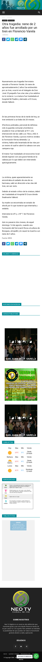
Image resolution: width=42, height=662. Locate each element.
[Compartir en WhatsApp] (12, 39)
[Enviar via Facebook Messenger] (21, 39)
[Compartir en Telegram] (16, 39)
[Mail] (21, 646)
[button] (3, 12)
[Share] (26, 646)
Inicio (3, 17)
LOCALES (9, 17)
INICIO (5, 654)
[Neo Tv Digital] (21, 5)
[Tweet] (8, 39)
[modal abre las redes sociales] (25, 39)
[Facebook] (15, 646)
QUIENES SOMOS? (14, 654)
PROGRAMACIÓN (25, 654)
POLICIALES (11, 20)
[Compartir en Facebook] (4, 39)
